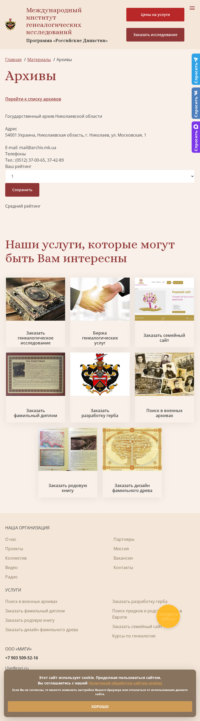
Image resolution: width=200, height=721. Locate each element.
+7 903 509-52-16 (21, 658)
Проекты (14, 549)
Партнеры (124, 539)
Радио (11, 577)
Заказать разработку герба (100, 413)
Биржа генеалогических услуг (100, 338)
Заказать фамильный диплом (35, 413)
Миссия (121, 549)
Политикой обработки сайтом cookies (125, 683)
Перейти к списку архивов (33, 99)
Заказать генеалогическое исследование (35, 338)
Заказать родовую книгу (67, 488)
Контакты (123, 567)
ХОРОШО (100, 706)
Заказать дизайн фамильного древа (132, 488)
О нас (10, 539)
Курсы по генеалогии (133, 636)
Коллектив (16, 558)
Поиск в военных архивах (164, 413)
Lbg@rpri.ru (17, 668)
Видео (11, 567)
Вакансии (123, 558)
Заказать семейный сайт (164, 338)
